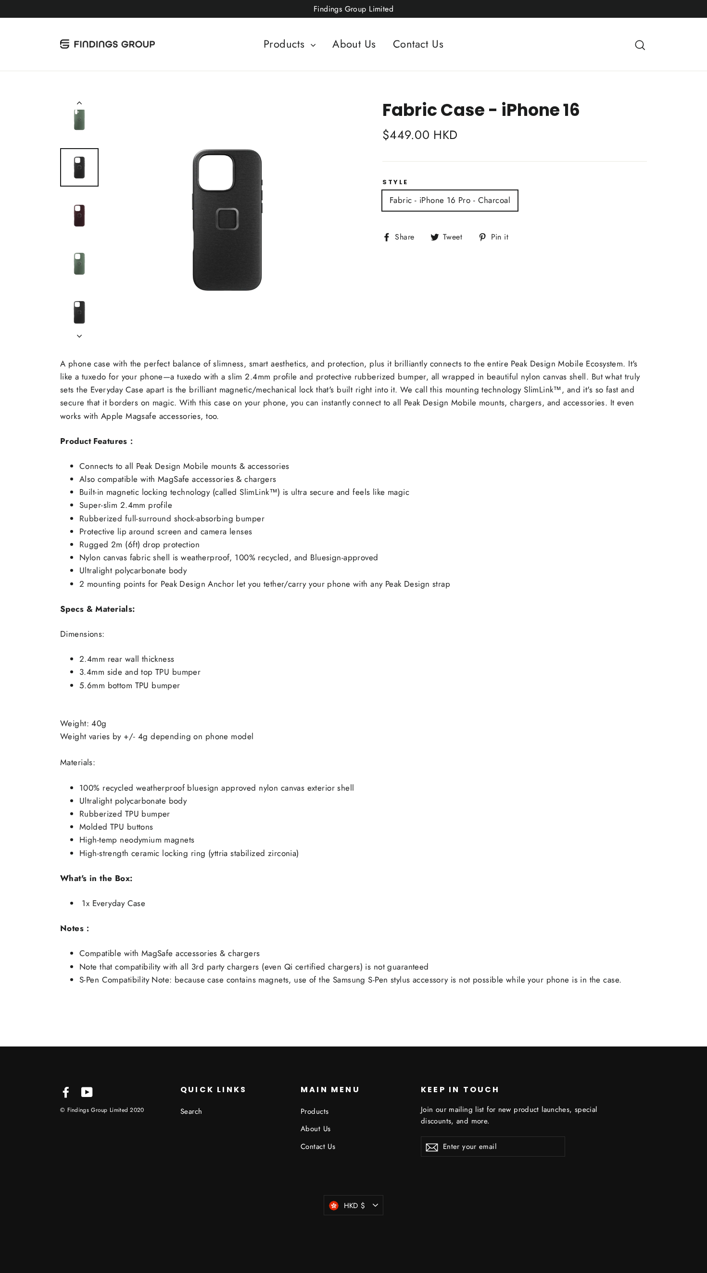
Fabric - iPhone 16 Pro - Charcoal (450, 200)
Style (395, 182)
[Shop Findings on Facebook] (66, 1091)
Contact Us (418, 43)
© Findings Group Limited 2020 (102, 1110)
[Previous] (79, 105)
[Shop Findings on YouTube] (87, 1091)
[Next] (79, 333)
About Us (354, 43)
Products (286, 43)
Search (191, 1111)
